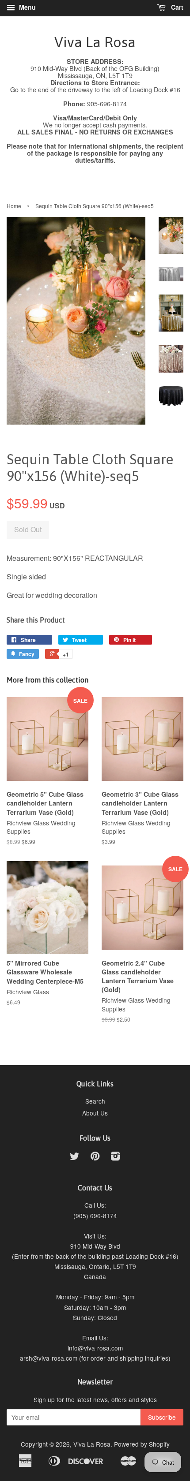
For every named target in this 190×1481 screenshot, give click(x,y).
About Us (95, 1112)
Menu (26, 7)
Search (95, 1101)
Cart (176, 7)
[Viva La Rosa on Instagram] (115, 1157)
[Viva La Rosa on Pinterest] (95, 1157)
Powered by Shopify (142, 1444)
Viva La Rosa (95, 42)
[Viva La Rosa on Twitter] (75, 1157)
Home (14, 205)
